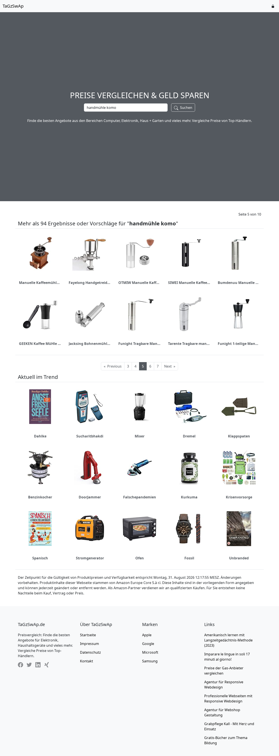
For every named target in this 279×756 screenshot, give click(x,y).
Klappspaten (239, 436)
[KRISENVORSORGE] (238, 467)
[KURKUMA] (189, 467)
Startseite (88, 635)
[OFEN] (139, 528)
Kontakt (86, 661)
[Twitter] (29, 665)
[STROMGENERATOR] (89, 528)
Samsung (150, 661)
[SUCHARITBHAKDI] (89, 406)
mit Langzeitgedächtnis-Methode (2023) (228, 640)
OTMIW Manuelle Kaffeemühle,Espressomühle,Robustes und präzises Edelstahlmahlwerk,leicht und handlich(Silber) (139, 282)
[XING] (46, 665)
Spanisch (40, 558)
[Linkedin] (38, 665)
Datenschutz (90, 652)
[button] (272, 6)
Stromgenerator (90, 558)
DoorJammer (90, 497)
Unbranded (239, 558)
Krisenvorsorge (239, 497)
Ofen (139, 558)
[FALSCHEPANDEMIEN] (139, 467)
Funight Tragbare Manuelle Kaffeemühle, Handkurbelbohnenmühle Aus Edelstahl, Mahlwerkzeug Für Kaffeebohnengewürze (139, 343)
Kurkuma (189, 497)
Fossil (189, 558)
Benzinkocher (40, 497)
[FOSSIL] (189, 528)
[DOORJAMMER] (89, 467)
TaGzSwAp (13, 6)
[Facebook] (20, 665)
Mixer (140, 436)
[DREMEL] (189, 407)
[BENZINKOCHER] (40, 467)
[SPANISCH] (40, 528)
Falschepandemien (139, 497)
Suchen (185, 107)
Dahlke (40, 436)
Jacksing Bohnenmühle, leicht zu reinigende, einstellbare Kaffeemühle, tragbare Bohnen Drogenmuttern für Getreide (90, 343)
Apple (146, 635)
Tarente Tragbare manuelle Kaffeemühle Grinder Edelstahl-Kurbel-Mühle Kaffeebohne (189, 343)
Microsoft (150, 652)
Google (148, 643)
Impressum (89, 643)
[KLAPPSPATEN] (238, 406)
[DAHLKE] (40, 406)
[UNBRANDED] (239, 528)
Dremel (189, 436)
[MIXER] (139, 406)
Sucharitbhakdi (89, 436)
